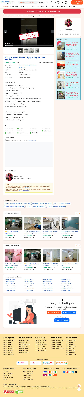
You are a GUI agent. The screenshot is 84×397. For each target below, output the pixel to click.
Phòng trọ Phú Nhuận (66, 286)
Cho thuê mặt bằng (56, 338)
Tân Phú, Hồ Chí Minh (10, 237)
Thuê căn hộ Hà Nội (39, 342)
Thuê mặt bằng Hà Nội (56, 342)
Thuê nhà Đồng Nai (23, 348)
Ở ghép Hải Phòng (70, 352)
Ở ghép (47, 6)
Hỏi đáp (63, 6)
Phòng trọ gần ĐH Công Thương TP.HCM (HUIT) (18, 203)
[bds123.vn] (22, 363)
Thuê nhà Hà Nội (23, 342)
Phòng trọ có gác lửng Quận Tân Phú (42, 203)
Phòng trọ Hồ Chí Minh (8, 340)
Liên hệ (5, 379)
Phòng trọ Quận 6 (29, 281)
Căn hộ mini (32, 6)
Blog (58, 6)
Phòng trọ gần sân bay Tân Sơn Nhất (15, 206)
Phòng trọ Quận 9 (10, 284)
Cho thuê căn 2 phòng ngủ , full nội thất (70, 264)
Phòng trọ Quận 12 (66, 284)
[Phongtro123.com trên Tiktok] (75, 372)
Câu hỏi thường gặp (28, 371)
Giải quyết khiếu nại (28, 379)
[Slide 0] (20, 50)
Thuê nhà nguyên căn (25, 338)
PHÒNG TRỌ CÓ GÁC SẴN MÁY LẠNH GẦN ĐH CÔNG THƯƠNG (50, 232)
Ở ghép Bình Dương (71, 346)
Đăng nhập (66, 2)
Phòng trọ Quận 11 (47, 284)
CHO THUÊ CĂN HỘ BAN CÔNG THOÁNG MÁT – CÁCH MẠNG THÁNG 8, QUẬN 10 (50, 264)
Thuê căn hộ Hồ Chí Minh (41, 340)
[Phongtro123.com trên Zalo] (69, 372)
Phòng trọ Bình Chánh (66, 288)
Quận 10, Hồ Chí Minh (10, 269)
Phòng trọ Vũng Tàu (8, 352)
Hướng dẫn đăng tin (28, 373)
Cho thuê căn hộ (40, 338)
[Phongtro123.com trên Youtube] (66, 372)
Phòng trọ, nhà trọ (9, 338)
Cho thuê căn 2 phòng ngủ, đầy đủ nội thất (13, 232)
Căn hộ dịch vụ (40, 6)
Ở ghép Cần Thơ (70, 348)
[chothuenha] (36, 363)
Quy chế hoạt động (8, 373)
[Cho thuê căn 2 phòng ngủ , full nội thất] (70, 255)
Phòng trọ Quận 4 (65, 279)
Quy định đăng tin (27, 377)
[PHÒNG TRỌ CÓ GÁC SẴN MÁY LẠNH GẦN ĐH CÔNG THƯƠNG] (51, 223)
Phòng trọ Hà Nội (7, 342)
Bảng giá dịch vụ (71, 6)
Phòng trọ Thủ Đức (47, 288)
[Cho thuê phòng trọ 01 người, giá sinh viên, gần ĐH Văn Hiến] (70, 223)
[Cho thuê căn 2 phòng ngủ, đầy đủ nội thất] (13, 223)
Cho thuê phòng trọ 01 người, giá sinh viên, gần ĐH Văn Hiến (70, 232)
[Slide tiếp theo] (51, 32)
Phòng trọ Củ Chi (29, 290)
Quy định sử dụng (7, 375)
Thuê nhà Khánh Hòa (24, 352)
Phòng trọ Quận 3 (47, 279)
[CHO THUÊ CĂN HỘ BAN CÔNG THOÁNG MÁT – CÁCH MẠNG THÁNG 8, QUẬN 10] (51, 255)
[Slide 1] (26, 50)
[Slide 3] (37, 50)
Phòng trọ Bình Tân (29, 286)
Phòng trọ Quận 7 (47, 281)
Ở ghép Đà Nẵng (70, 344)
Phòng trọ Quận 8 (65, 281)
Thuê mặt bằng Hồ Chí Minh (57, 340)
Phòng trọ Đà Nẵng (8, 344)
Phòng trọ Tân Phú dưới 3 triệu (62, 203)
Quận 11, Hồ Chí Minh (67, 269)
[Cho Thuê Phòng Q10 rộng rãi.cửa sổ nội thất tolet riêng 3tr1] (13, 255)
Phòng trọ (5, 6)
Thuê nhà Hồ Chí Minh (24, 340)
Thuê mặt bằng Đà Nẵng (57, 344)
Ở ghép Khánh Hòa (71, 354)
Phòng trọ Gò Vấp (47, 286)
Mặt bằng (53, 6)
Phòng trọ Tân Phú (29, 288)
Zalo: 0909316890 (69, 313)
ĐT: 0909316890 (55, 313)
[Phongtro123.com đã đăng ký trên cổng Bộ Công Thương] (8, 392)
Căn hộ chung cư (24, 6)
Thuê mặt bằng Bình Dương (57, 348)
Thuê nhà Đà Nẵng (23, 346)
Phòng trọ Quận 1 (10, 279)
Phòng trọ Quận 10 (29, 284)
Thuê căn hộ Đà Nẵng (40, 346)
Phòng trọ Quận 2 (29, 279)
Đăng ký (58, 2)
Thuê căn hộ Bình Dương (41, 344)
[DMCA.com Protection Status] (19, 392)
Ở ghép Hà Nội (69, 342)
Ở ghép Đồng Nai (70, 350)
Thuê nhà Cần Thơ (23, 350)
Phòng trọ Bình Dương (8, 348)
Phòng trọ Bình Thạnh (11, 286)
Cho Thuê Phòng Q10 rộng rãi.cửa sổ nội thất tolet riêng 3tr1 (13, 264)
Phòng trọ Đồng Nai (8, 350)
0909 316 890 (12, 387)
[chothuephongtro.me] (62, 363)
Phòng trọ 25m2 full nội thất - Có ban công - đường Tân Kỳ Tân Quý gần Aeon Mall (32, 232)
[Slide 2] (31, 50)
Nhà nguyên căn (14, 6)
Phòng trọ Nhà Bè (65, 290)
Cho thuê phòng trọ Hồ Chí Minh (57, 206)
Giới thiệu (5, 371)
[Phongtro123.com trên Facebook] (64, 372)
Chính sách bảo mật (8, 377)
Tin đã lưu (50, 2)
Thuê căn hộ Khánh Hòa (40, 350)
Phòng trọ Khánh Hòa (8, 354)
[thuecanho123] (49, 363)
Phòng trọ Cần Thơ (7, 346)
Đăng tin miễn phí (78, 2)
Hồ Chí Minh (22, 67)
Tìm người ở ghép (71, 338)
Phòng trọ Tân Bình (10, 288)
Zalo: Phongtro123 (62, 320)
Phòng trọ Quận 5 (10, 281)
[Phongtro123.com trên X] (72, 372)
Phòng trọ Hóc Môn (48, 290)
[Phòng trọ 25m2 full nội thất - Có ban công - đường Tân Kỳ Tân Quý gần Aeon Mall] (32, 223)
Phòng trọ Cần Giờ (10, 290)
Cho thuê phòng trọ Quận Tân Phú (27, 65)
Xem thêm (27, 187)
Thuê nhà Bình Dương (24, 344)
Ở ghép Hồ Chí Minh (71, 340)
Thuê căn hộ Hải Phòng (40, 348)
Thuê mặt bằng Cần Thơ (56, 346)
